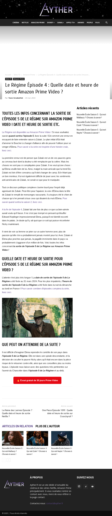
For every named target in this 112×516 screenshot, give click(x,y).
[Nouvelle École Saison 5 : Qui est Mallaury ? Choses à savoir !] (12, 438)
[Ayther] (56, 9)
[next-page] (8, 460)
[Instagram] (79, 486)
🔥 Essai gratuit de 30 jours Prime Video (37, 380)
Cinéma (16, 22)
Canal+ (60, 22)
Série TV (17, 75)
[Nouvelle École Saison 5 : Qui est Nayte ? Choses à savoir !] (62, 438)
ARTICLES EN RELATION (17, 426)
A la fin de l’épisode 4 (12, 209)
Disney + (51, 22)
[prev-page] (4, 460)
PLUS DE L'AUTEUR (48, 426)
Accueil (8, 75)
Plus (97, 22)
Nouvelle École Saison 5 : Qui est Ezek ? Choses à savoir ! (37, 451)
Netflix (25, 22)
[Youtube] (92, 486)
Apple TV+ (70, 22)
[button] (106, 22)
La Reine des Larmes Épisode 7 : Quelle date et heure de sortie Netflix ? (17, 413)
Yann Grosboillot (15, 98)
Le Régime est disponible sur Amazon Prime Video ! (26, 132)
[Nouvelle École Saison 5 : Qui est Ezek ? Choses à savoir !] (37, 438)
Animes (81, 22)
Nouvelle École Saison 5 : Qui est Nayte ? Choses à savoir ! (61, 451)
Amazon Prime (37, 22)
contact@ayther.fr (54, 503)
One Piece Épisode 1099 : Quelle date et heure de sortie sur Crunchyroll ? (57, 413)
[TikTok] (85, 486)
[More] (91, 392)
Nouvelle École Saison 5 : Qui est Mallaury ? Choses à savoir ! (12, 451)
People (90, 22)
